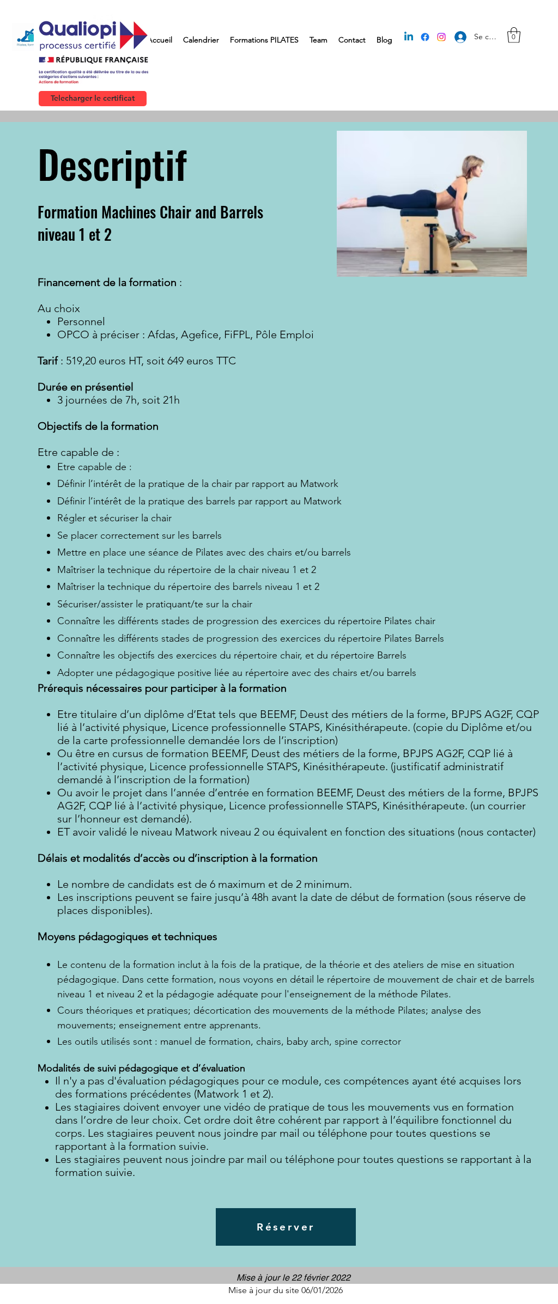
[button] (513, 35)
